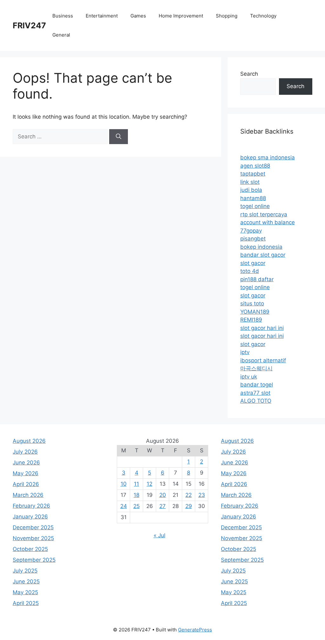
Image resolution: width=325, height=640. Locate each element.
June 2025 (26, 581)
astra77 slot (255, 393)
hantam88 (253, 198)
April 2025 (26, 603)
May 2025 (25, 592)
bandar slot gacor (262, 255)
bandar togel (256, 384)
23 (201, 495)
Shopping (226, 16)
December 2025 (33, 527)
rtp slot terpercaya (263, 214)
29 (188, 506)
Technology (263, 16)
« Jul (159, 535)
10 (124, 484)
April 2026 (26, 484)
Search (249, 74)
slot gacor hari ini (262, 328)
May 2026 (25, 473)
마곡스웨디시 (256, 368)
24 (123, 506)
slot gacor (252, 263)
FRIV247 (29, 25)
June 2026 (26, 462)
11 (136, 484)
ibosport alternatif (263, 360)
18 (136, 495)
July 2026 (25, 452)
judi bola (251, 190)
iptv (244, 352)
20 (162, 495)
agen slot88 (255, 166)
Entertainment (102, 16)
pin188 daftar (257, 279)
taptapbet (252, 173)
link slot (250, 182)
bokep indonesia (261, 247)
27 (162, 506)
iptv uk (248, 376)
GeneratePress (195, 630)
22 (188, 495)
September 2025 (34, 560)
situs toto (252, 303)
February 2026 (31, 506)
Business (62, 16)
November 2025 (33, 538)
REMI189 (251, 320)
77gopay (251, 230)
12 (149, 484)
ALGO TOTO (255, 401)
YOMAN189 (254, 312)
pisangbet (253, 238)
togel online (255, 206)
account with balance (267, 222)
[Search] (118, 136)
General (61, 35)
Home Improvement (181, 16)
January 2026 (30, 516)
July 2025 (25, 570)
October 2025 (30, 549)
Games (138, 16)
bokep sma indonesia (267, 157)
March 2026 (28, 495)
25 (136, 506)
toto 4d (249, 271)
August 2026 (29, 441)
